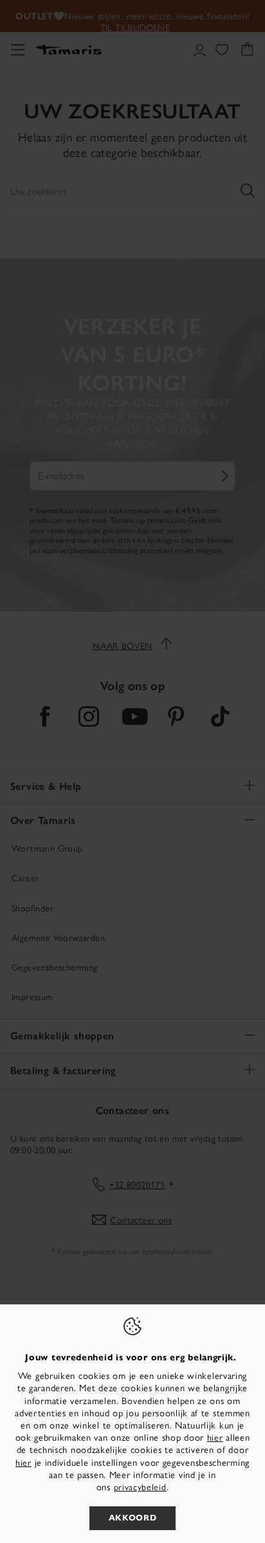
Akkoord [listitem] (133, 1518)
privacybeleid (140, 1487)
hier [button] (23, 1462)
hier (215, 1437)
